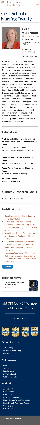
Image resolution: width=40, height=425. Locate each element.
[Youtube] (18, 318)
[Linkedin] (25, 318)
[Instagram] (14, 318)
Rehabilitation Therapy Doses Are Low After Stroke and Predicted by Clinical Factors (19, 236)
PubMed (7, 267)
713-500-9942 (29, 52)
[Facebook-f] (22, 318)
